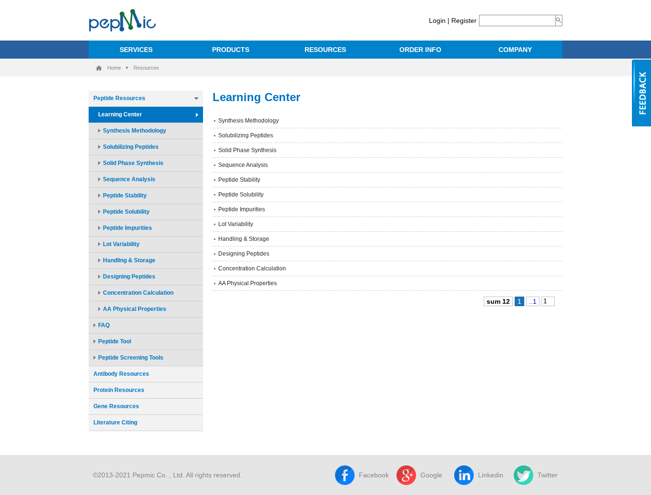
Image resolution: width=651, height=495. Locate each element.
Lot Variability (121, 244)
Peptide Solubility (126, 211)
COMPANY (515, 49)
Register (464, 20)
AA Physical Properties (134, 309)
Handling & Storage (129, 260)
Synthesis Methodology (134, 130)
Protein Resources (118, 390)
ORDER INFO (420, 49)
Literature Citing (115, 422)
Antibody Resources (121, 374)
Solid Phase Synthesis (133, 163)
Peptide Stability (125, 195)
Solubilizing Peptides (131, 147)
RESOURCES (325, 49)
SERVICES (136, 49)
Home (114, 68)
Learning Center (120, 114)
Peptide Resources (119, 98)
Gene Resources (116, 406)
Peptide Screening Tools (130, 357)
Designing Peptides (129, 276)
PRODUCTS (230, 49)
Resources (146, 68)
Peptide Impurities (127, 228)
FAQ (104, 325)
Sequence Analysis (129, 179)
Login (437, 20)
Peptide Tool (114, 341)
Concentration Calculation (138, 292)
